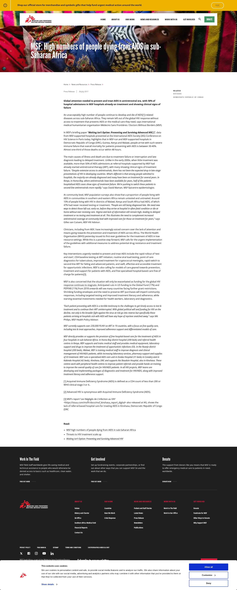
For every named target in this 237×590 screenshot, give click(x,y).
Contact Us (79, 532)
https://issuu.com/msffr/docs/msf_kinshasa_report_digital (95, 402)
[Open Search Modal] (199, 19)
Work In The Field (170, 508)
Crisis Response (109, 518)
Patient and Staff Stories (143, 508)
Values (77, 508)
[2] (153, 132)
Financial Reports (81, 527)
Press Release (96, 84)
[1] (144, 114)
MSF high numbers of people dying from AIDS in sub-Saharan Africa (101, 429)
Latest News (138, 513)
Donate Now (166, 481)
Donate (209, 19)
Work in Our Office (171, 513)
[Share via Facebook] (22, 62)
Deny (208, 583)
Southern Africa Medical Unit (85, 522)
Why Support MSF (200, 522)
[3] (84, 274)
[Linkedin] (52, 553)
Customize (207, 575)
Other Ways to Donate (202, 518)
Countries (107, 508)
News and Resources (79, 84)
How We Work (109, 513)
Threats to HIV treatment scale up (83, 434)
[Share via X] (18, 62)
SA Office (78, 518)
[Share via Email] (26, 62)
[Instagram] (36, 553)
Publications (138, 527)
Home (66, 84)
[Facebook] (29, 553)
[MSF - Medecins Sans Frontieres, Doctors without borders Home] (38, 19)
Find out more (25, 481)
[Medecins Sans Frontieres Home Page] (34, 507)
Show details (47, 584)
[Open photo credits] (216, 66)
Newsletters (138, 522)
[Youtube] (44, 553)
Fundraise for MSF (200, 513)
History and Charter (82, 513)
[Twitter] (21, 553)
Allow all (208, 567)
